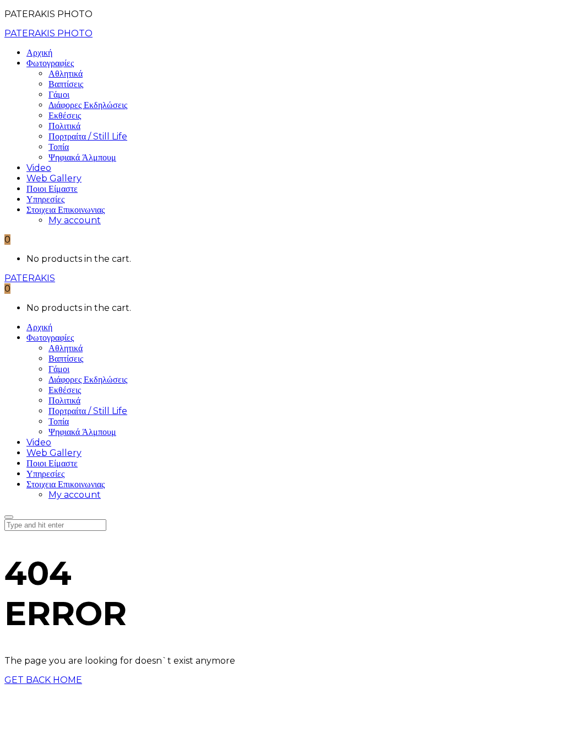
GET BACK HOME (43, 680)
